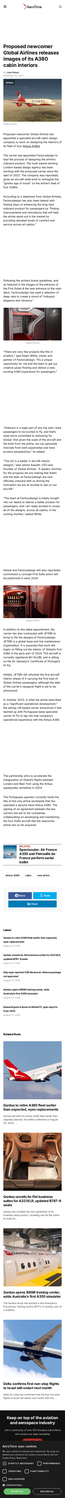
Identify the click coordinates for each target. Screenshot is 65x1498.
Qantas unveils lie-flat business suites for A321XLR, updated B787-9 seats (32, 1201)
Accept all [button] (17, 1491)
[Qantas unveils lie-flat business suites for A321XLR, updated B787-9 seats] (32, 1162)
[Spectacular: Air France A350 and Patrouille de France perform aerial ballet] (10, 851)
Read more (21, 1458)
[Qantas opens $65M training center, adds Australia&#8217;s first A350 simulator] (32, 1257)
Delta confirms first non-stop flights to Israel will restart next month (31, 1386)
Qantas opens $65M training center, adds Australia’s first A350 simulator (32, 1294)
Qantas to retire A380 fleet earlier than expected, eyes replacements (30, 1107)
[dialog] (32, 1469)
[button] (5, 7)
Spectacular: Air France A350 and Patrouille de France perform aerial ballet (38, 856)
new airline (43, 875)
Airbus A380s (31, 146)
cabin (28, 875)
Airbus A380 (12, 875)
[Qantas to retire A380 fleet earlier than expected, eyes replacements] (32, 1070)
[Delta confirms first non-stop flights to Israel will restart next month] (32, 1349)
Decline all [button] (47, 1491)
